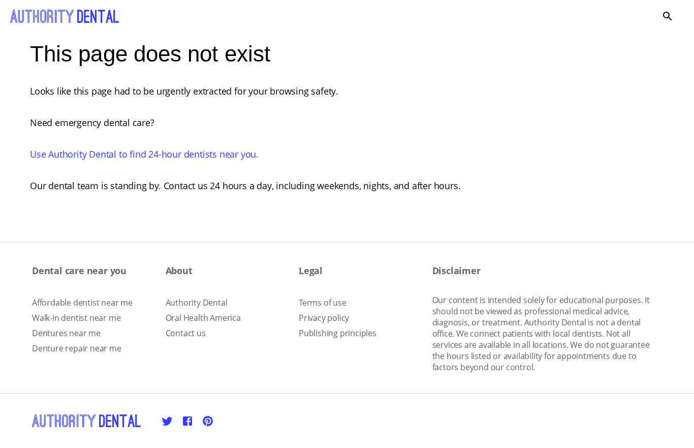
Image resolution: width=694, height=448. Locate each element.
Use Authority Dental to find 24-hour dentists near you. (144, 154)
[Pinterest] (208, 421)
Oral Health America (203, 317)
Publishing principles (337, 333)
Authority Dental (197, 302)
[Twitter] (167, 421)
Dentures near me (66, 333)
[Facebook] (187, 421)
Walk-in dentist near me (76, 317)
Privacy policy (324, 317)
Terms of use (322, 302)
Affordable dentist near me (82, 302)
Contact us (186, 333)
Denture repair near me (76, 348)
